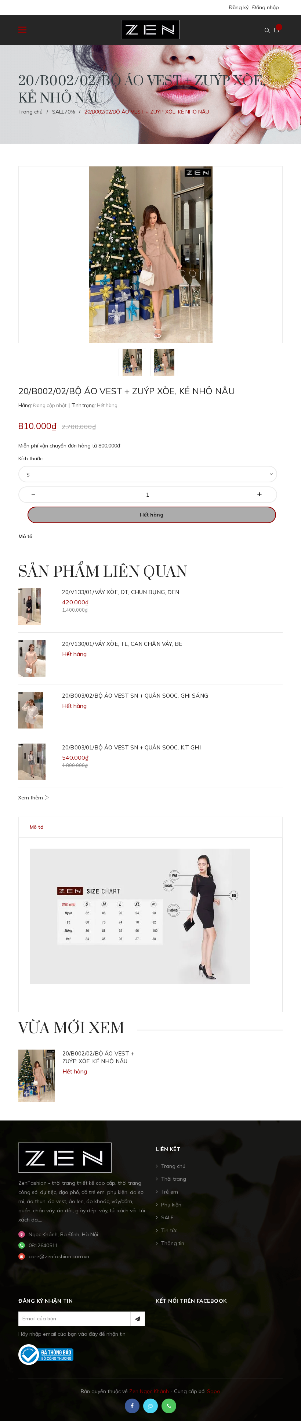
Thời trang (173, 1179)
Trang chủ (173, 1166)
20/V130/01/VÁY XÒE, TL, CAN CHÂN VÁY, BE (122, 643)
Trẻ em (169, 1191)
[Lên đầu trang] (282, 1397)
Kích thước (30, 458)
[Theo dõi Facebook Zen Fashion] (132, 1406)
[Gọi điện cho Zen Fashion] (169, 1406)
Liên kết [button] (168, 1149)
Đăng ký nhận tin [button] (45, 1301)
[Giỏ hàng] (276, 30)
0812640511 (43, 1245)
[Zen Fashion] (65, 1157)
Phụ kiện (171, 1204)
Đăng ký (239, 7)
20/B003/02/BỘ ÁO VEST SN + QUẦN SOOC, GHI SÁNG (135, 695)
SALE (167, 1217)
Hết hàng (151, 514)
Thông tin (172, 1243)
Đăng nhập (265, 7)
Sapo (213, 1391)
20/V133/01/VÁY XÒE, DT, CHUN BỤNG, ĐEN (120, 592)
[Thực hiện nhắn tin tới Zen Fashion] (150, 1406)
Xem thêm (31, 797)
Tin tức (169, 1230)
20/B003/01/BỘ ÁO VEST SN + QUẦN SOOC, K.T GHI (131, 747)
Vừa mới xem (71, 1028)
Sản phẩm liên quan (103, 572)
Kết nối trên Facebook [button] (191, 1301)
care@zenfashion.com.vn (59, 1256)
